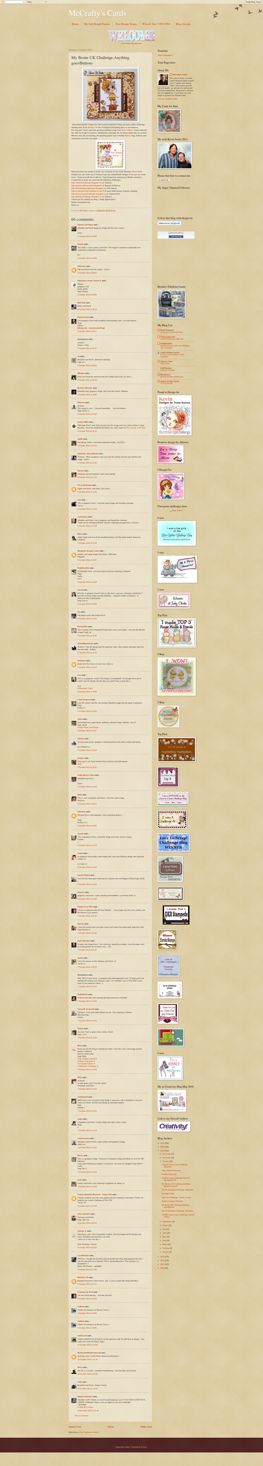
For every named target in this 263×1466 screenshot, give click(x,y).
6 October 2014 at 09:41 (87, 365)
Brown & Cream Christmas (172, 1201)
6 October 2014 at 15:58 (87, 636)
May (164, 1237)
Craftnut (81, 1307)
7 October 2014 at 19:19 (87, 1089)
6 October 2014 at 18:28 (87, 750)
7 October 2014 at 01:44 (87, 916)
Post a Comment (81, 1416)
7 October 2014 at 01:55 (87, 933)
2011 (162, 1264)
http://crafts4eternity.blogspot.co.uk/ (86, 191)
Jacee (80, 719)
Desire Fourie (83, 317)
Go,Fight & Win (168, 1194)
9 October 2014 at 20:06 (87, 1313)
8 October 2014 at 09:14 (87, 1223)
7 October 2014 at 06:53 (87, 967)
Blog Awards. (183, 24)
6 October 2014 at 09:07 (87, 273)
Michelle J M (83, 1277)
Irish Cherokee (84, 941)
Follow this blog (176, 236)
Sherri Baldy (127, 130)
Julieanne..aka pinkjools (88, 454)
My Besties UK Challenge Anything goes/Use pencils (176, 1185)
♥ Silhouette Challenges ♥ (88, 1066)
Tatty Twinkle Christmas (171, 1171)
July (164, 1229)
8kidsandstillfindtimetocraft (89, 1353)
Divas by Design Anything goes (172, 377)
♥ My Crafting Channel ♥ (87, 1059)
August (165, 1225)
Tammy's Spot (166, 361)
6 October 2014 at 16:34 (87, 667)
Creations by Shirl (85, 907)
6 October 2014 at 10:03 (87, 414)
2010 (162, 1268)
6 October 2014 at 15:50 (87, 604)
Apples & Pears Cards (169, 381)
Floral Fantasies (167, 330)
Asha (84, 1034)
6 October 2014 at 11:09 (87, 463)
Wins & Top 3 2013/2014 (156, 24)
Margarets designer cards (88, 551)
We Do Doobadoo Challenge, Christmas (177, 1211)
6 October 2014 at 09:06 (87, 236)
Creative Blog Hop (169, 1174)
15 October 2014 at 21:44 (88, 1359)
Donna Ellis (82, 627)
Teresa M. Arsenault (86, 1009)
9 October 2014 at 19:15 (87, 1299)
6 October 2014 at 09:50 (87, 380)
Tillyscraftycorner (167, 337)
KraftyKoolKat (83, 568)
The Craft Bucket (85, 485)
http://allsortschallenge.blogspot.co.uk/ (88, 183)
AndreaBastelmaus (85, 643)
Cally (80, 1382)
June (164, 1233)
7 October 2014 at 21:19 (87, 1130)
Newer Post (74, 1427)
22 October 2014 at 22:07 (88, 1389)
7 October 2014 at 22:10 (87, 1148)
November (166, 1158)
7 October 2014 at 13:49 (87, 1038)
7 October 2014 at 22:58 (87, 1187)
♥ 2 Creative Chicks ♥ (86, 1064)
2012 (162, 1261)
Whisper (81, 373)
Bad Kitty (81, 303)
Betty (80, 795)
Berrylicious (165, 375)
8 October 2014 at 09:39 (87, 1248)
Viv (79, 612)
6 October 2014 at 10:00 (87, 395)
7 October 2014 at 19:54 (87, 1111)
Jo (79, 356)
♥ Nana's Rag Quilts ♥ (86, 1061)
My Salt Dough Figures (97, 24)
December (166, 1154)
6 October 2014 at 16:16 (87, 653)
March (165, 1244)
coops (80, 853)
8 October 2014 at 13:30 (87, 1270)
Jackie (80, 958)
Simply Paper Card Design (88, 727)
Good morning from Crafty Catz (171, 339)
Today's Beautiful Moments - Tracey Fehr (95, 1194)
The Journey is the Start (136, 428)
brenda (80, 244)
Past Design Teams (126, 24)
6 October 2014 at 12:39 (87, 509)
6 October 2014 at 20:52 (87, 826)
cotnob (80, 834)
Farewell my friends (167, 370)
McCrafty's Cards (97, 12)
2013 (162, 1257)
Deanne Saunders (85, 1397)
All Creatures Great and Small (171, 332)
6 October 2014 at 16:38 (87, 692)
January (165, 1252)
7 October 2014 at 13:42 (87, 1021)
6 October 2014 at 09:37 (87, 348)
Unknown (81, 266)
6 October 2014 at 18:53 (87, 767)
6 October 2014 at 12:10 (87, 477)
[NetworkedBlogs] (176, 233)
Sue (79, 500)
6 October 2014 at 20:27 (87, 804)
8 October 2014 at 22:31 (87, 1284)
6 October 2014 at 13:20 (87, 543)
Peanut (80, 1028)
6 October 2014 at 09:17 (87, 331)
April (164, 1241)
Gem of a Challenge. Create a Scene (176, 1197)
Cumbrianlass (83, 1138)
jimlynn (81, 758)
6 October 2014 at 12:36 (87, 492)
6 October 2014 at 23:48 (87, 899)
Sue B (80, 590)
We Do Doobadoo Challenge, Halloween (177, 1190)
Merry (80, 1367)
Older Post (146, 1427)
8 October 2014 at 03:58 (87, 1206)
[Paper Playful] (176, 511)
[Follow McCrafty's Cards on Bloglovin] (169, 225)
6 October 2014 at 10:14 (87, 431)
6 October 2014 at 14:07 (87, 560)
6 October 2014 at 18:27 (87, 731)
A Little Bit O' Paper (85, 1407)
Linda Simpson (84, 700)
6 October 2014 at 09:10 (87, 309)
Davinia (81, 924)
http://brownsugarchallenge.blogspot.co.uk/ (90, 194)
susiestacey (82, 517)
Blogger (144, 1447)
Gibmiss (81, 402)
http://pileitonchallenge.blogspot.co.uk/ (88, 197)
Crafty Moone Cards (86, 775)
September (167, 1222)
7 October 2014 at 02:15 (87, 950)
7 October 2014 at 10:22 (87, 986)
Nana (80, 1046)
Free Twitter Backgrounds (131, 43)
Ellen (80, 1077)
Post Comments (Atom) (89, 1432)
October (165, 1161)
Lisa (79, 675)
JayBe (80, 439)
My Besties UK (91, 127)
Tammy (81, 471)
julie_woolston (84, 1214)
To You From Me (166, 383)
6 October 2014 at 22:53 (87, 884)
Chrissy (81, 739)
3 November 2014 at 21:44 (88, 1411)
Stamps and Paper (85, 225)
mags (80, 1119)
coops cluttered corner (170, 352)
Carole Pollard (84, 875)
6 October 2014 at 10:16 (87, 446)
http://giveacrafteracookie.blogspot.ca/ (87, 186)
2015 (162, 1147)
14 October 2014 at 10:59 (88, 1345)
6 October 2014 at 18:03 (87, 711)
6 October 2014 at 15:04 (87, 582)
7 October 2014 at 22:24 (87, 1172)
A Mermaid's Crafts (85, 688)
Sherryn (81, 892)
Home (75, 24)
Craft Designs (166, 368)
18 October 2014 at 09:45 (88, 1374)
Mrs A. (80, 1155)
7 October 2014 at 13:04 (87, 1001)
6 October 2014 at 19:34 (87, 787)
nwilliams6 (82, 1336)
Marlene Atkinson (85, 388)
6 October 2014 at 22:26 (87, 867)
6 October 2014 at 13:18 (87, 526)
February (166, 1248)
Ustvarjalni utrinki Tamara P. (89, 281)
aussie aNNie (83, 422)
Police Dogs (164, 363)
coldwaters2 (83, 1097)
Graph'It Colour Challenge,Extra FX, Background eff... (176, 1179)
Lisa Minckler (83, 1255)
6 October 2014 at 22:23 (87, 845)
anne (80, 1180)
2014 (162, 1151)
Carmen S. (82, 1231)
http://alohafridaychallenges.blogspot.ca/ (88, 188)
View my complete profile (168, 99)
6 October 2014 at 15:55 (87, 619)
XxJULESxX (83, 994)
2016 (162, 1143)
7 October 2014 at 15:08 (87, 1070)
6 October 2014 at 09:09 (87, 295)
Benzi (80, 534)
